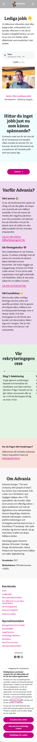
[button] (33, 4)
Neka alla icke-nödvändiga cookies (18, 727)
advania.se (18, 653)
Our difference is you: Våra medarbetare (13, 602)
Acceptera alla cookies (18, 720)
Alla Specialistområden (11, 646)
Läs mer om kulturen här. (14, 285)
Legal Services (8, 632)
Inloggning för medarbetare (18, 668)
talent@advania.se (11, 458)
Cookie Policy (16, 700)
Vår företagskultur (9, 606)
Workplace (6, 639)
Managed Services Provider (13, 625)
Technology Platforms (11, 635)
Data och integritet (10, 610)
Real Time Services (10, 642)
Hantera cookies (9, 614)
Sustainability (7, 629)
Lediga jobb (7, 594)
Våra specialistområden (12, 597)
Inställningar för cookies (18, 735)
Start (4, 591)
